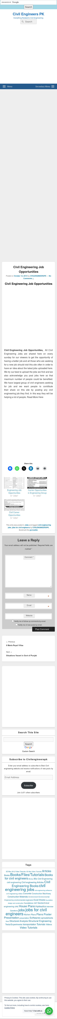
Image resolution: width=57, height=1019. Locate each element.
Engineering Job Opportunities (14, 491)
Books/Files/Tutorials (27, 874)
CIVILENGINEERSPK (38, 276)
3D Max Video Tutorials (34, 871)
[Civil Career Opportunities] (14, 505)
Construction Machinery (41, 893)
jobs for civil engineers (21, 527)
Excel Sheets (39, 899)
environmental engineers (23, 900)
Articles (46, 871)
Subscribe (28, 785)
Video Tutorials (28, 927)
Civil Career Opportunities (14, 513)
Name (29, 595)
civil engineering (14, 882)
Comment (29, 557)
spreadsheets (47, 917)
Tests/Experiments (13, 924)
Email (29, 605)
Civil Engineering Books (31, 883)
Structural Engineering (39, 921)
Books (7, 875)
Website (29, 615)
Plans (39, 914)
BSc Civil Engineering (43, 878)
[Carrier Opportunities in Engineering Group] (37, 483)
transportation (29, 924)
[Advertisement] (28, 55)
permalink (34, 530)
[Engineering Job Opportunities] (14, 483)
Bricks (31, 879)
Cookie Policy (9, 1007)
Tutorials (41, 924)
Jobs (27, 525)
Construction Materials (18, 896)
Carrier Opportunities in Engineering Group (37, 491)
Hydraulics (40, 906)
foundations (28, 903)
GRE (16, 906)
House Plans (27, 906)
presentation (24, 918)
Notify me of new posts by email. (30, 625)
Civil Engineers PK (28, 13)
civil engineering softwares (43, 890)
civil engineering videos (14, 893)
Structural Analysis (19, 921)
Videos (49, 924)
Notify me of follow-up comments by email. (30, 621)
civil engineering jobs (25, 887)
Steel (7, 921)
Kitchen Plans (30, 914)
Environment (33, 897)
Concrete (27, 893)
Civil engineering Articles (33, 882)
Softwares (35, 917)
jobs (21, 909)
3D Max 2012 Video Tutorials (16, 871)
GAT (35, 903)
